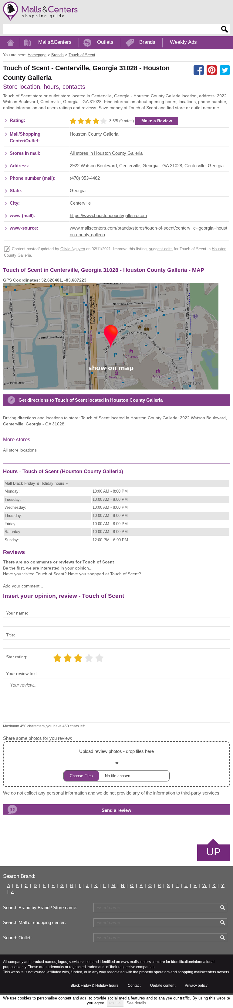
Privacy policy (196, 985)
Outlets (105, 42)
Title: (10, 634)
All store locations (20, 450)
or (116, 757)
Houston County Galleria (94, 134)
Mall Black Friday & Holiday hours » (36, 483)
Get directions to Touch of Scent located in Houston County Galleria (91, 400)
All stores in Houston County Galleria (106, 153)
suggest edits (161, 249)
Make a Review (156, 120)
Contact (134, 985)
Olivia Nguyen (72, 249)
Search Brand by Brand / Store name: (40, 907)
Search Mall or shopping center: (34, 922)
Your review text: (22, 673)
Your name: (17, 613)
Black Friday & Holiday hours (94, 985)
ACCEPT (115, 1003)
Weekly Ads (183, 42)
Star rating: (16, 656)
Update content (162, 985)
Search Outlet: (17, 937)
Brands (147, 42)
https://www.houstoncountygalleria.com (108, 215)
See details (136, 1003)
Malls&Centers (55, 42)
